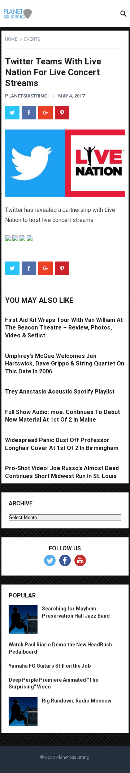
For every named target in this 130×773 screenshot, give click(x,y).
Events (32, 39)
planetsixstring (26, 96)
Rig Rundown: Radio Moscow (76, 701)
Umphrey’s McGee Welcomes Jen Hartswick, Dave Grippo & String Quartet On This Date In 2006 (64, 364)
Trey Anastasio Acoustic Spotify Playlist (59, 391)
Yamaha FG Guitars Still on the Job (50, 666)
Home (11, 39)
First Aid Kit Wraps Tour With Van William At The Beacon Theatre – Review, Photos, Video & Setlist (64, 328)
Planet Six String (73, 757)
